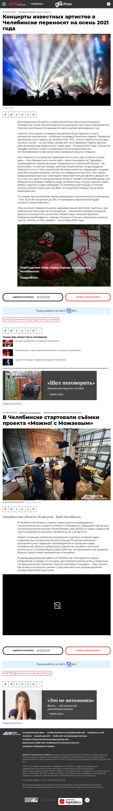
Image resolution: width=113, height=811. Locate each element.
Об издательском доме (33, 733)
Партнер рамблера (48, 800)
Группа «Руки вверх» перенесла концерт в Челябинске (40, 360)
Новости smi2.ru (12, 403)
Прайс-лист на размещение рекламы (70, 736)
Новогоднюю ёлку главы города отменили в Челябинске (55, 269)
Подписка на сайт (95, 733)
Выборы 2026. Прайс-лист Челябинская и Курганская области (51, 743)
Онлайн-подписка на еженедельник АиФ (66, 733)
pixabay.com (8, 107)
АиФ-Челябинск (33, 502)
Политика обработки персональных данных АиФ (46, 740)
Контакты (27, 736)
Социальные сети (42, 736)
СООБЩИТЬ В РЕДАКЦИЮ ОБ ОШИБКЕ (39, 746)
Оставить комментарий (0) (88, 297)
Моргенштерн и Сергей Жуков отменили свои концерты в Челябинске (47, 350)
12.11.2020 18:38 (9, 12)
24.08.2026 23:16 (10, 412)
